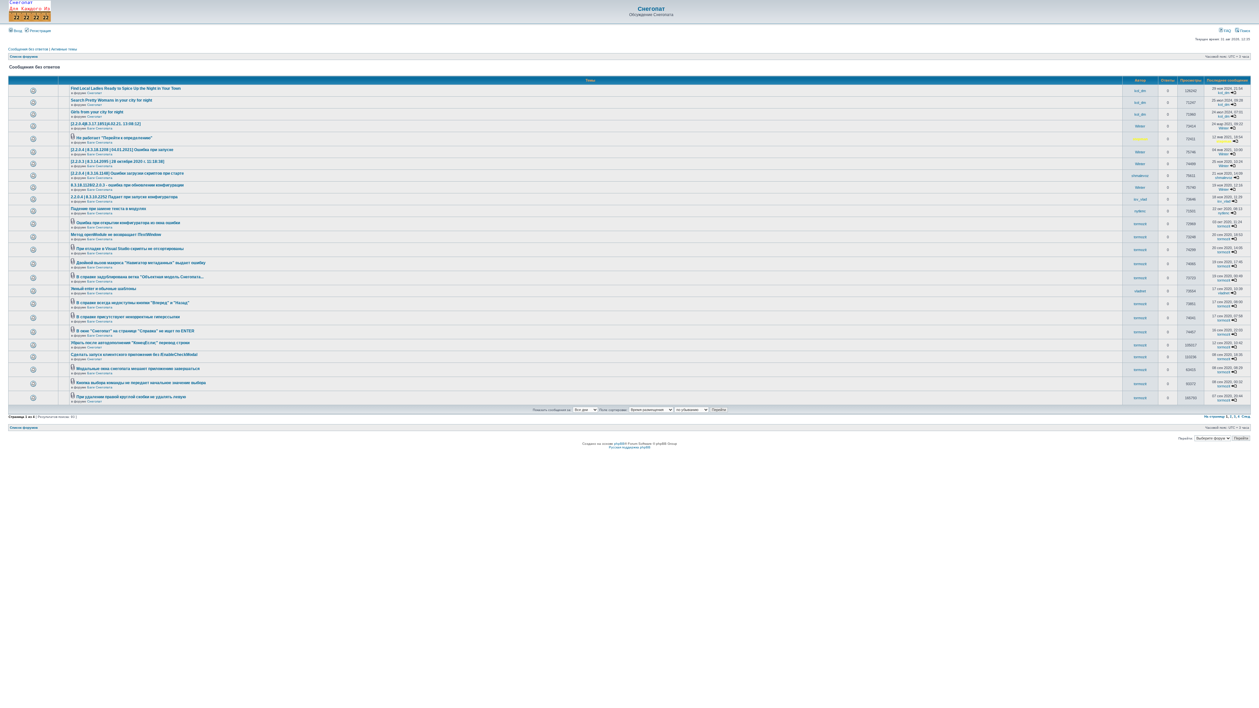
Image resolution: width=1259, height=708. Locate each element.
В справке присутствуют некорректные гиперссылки (128, 317)
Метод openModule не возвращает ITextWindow (116, 234)
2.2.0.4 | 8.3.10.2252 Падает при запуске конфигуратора (124, 197)
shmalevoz (1140, 176)
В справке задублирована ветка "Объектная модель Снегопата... (140, 277)
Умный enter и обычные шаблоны (103, 288)
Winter (1140, 126)
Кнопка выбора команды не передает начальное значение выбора (141, 383)
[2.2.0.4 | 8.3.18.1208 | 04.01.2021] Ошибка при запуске (122, 150)
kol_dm (1140, 91)
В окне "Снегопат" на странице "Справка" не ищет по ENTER (135, 331)
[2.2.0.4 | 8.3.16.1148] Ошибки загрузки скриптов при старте (127, 173)
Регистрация (40, 31)
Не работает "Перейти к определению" (114, 138)
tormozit (1140, 224)
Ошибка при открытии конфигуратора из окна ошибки (128, 223)
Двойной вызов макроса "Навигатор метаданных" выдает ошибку (141, 263)
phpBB (619, 443)
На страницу (1214, 416)
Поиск (1244, 31)
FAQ (1227, 31)
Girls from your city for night (97, 112)
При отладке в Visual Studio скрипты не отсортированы (130, 248)
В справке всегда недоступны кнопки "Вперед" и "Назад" (133, 303)
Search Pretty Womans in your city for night (111, 100)
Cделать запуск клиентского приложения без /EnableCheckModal (134, 354)
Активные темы (64, 49)
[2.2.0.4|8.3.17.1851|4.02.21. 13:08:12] (106, 124)
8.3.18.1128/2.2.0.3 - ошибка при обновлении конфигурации (127, 185)
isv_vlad (1140, 199)
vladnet (1140, 291)
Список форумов (24, 56)
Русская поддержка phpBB (629, 447)
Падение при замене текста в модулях (108, 208)
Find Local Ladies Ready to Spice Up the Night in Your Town (126, 88)
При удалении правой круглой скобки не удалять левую (131, 397)
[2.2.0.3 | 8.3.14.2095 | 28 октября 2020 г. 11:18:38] (117, 161)
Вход (17, 31)
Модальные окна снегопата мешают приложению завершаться (138, 368)
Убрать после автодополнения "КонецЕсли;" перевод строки (130, 343)
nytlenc (1140, 211)
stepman (1140, 139)
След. (1246, 416)
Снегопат (651, 9)
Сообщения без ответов (28, 49)
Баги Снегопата (99, 128)
